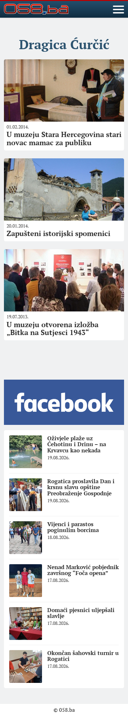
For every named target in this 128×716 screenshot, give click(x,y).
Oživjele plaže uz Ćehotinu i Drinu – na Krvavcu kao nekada (76, 444)
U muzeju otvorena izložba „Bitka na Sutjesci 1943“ (52, 328)
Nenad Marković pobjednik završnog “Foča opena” (83, 570)
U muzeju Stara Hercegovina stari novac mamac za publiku (64, 138)
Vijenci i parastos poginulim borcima (73, 527)
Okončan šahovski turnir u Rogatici (83, 656)
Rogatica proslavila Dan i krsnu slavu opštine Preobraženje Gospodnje (81, 487)
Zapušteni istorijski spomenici (58, 233)
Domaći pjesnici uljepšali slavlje (81, 613)
